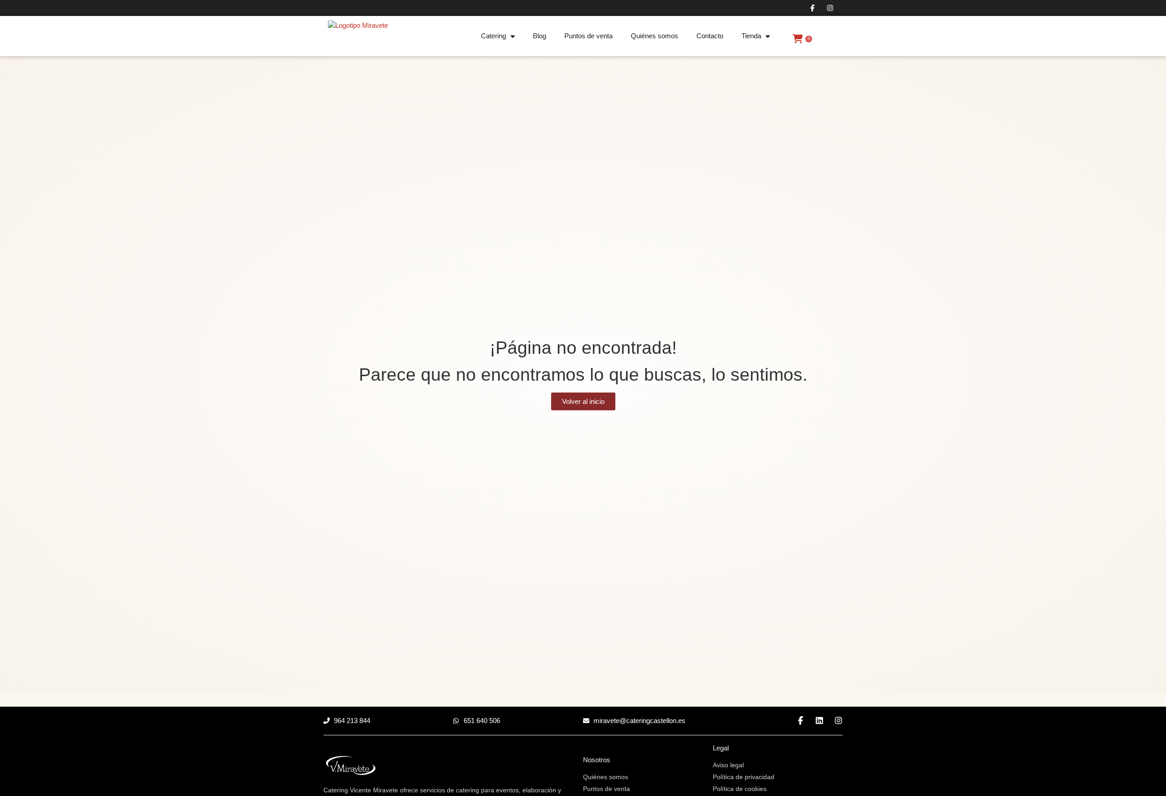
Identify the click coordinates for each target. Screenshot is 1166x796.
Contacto (709, 36)
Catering (493, 36)
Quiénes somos (654, 36)
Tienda (751, 36)
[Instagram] (830, 8)
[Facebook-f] (812, 8)
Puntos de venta (588, 36)
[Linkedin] (819, 721)
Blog (539, 36)
